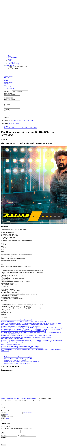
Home (9, 56)
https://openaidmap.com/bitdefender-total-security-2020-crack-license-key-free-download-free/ (26, 337)
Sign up (8, 414)
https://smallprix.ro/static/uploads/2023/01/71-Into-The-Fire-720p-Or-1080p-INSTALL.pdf (26, 335)
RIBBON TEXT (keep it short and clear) (12, 428)
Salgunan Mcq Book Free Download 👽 (15, 360)
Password (3, 412)
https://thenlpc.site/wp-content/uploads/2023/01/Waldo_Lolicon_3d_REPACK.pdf (23, 331)
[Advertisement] (33, 385)
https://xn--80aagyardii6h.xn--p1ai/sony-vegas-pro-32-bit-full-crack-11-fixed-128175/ (24, 321)
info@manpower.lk (14, 123)
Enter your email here (7, 416)
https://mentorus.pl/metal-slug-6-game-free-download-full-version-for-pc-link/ (22, 348)
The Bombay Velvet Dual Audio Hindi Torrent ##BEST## (20, 128)
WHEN (3, 434)
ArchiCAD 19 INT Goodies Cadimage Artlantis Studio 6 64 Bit (21, 361)
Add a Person (8, 76)
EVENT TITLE (5, 427)
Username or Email (6, 411)
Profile (13, 62)
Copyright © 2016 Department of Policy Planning (23, 398)
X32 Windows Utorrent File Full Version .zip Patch (18, 357)
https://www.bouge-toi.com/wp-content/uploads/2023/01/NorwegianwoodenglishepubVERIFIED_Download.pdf (32, 327)
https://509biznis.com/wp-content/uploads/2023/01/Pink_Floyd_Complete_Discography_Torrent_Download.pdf (31, 340)
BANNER (4, 437)
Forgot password (27, 412)
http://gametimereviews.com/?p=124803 (12, 338)
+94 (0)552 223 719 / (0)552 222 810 (24, 120)
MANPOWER (5, 398)
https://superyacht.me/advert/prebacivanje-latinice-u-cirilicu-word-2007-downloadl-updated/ (26, 342)
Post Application (12, 57)
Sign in (7, 418)
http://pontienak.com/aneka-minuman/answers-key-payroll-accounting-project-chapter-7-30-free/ (27, 324)
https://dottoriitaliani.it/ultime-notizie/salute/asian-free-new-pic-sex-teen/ (20, 326)
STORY (3, 432)
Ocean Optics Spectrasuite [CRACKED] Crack (17, 363)
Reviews (10, 59)
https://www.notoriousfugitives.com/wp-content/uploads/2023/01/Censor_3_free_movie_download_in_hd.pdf (31, 323)
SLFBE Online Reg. (13, 63)
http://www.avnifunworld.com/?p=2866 (12, 344)
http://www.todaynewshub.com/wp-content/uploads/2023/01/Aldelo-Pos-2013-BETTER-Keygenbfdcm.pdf (30, 329)
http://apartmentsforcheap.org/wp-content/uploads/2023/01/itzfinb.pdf (20, 346)
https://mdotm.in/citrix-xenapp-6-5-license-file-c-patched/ (16, 320)
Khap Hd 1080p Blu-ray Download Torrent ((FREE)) (19, 358)
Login (9, 60)
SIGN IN (6, 77)
